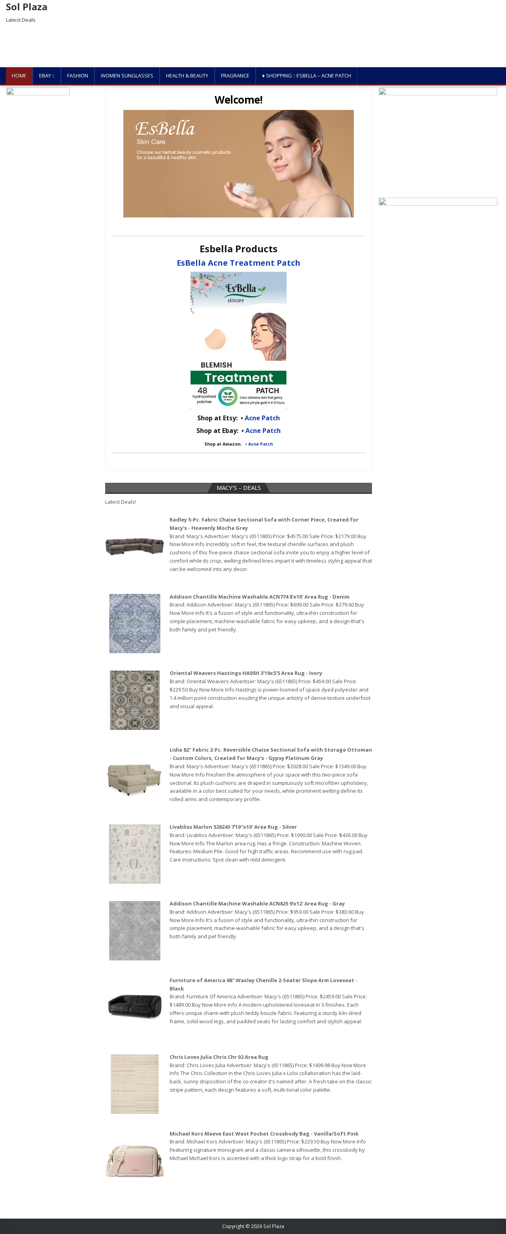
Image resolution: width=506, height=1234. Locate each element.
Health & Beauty (187, 75)
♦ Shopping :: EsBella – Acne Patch (306, 75)
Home (19, 75)
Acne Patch (262, 418)
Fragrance (235, 75)
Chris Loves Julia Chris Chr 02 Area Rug (219, 1056)
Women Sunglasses (127, 75)
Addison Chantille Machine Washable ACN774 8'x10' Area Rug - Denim (259, 596)
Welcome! (238, 100)
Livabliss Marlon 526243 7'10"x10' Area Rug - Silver (233, 826)
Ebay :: (47, 75)
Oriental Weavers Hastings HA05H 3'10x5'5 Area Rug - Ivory (246, 673)
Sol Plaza (26, 6)
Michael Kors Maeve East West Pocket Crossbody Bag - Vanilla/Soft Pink (264, 1133)
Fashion (77, 75)
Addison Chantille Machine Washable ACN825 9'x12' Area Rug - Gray (257, 903)
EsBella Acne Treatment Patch (238, 262)
